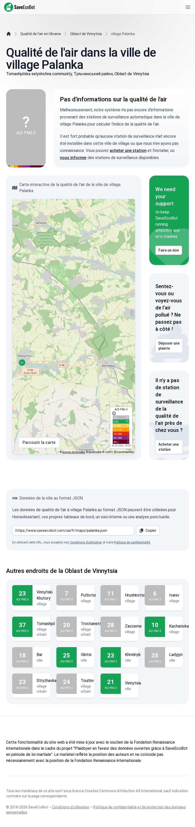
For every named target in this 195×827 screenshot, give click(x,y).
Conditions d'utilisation (70, 807)
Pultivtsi (88, 595)
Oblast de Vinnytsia (86, 34)
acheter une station (128, 150)
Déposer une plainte (169, 345)
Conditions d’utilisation (86, 542)
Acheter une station (168, 446)
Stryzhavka (46, 680)
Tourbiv (87, 680)
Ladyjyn (176, 654)
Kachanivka (179, 626)
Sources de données (73, 452)
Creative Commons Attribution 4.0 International (123, 791)
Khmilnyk (133, 654)
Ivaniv (174, 595)
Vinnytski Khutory (45, 595)
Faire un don (168, 250)
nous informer (73, 157)
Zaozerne (133, 626)
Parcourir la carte (39, 442)
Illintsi (86, 654)
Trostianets (91, 623)
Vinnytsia (133, 683)
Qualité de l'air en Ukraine (40, 34)
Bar (39, 654)
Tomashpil (46, 623)
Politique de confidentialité (132, 542)
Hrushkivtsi (134, 595)
